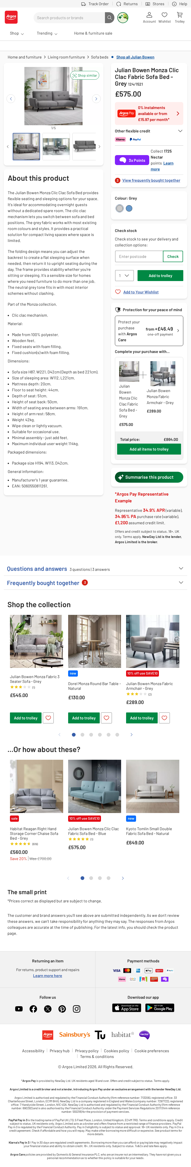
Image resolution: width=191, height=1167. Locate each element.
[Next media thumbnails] (99, 146)
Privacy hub (60, 1050)
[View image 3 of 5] (86, 146)
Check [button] (173, 256)
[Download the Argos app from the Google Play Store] (159, 1011)
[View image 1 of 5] (26, 146)
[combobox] (69, 17)
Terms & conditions (97, 1056)
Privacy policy (86, 1050)
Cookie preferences (152, 1050)
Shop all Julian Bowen (135, 57)
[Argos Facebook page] (33, 1009)
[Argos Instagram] (77, 1009)
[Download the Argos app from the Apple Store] (126, 1011)
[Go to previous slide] (10, 98)
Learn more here (47, 975)
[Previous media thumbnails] (8, 146)
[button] (84, 75)
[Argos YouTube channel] (19, 1009)
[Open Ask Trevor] (122, 17)
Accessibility (33, 1050)
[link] (149, 179)
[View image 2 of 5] (56, 146)
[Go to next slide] (96, 98)
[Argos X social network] (48, 1009)
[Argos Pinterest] (62, 1009)
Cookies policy (116, 1050)
